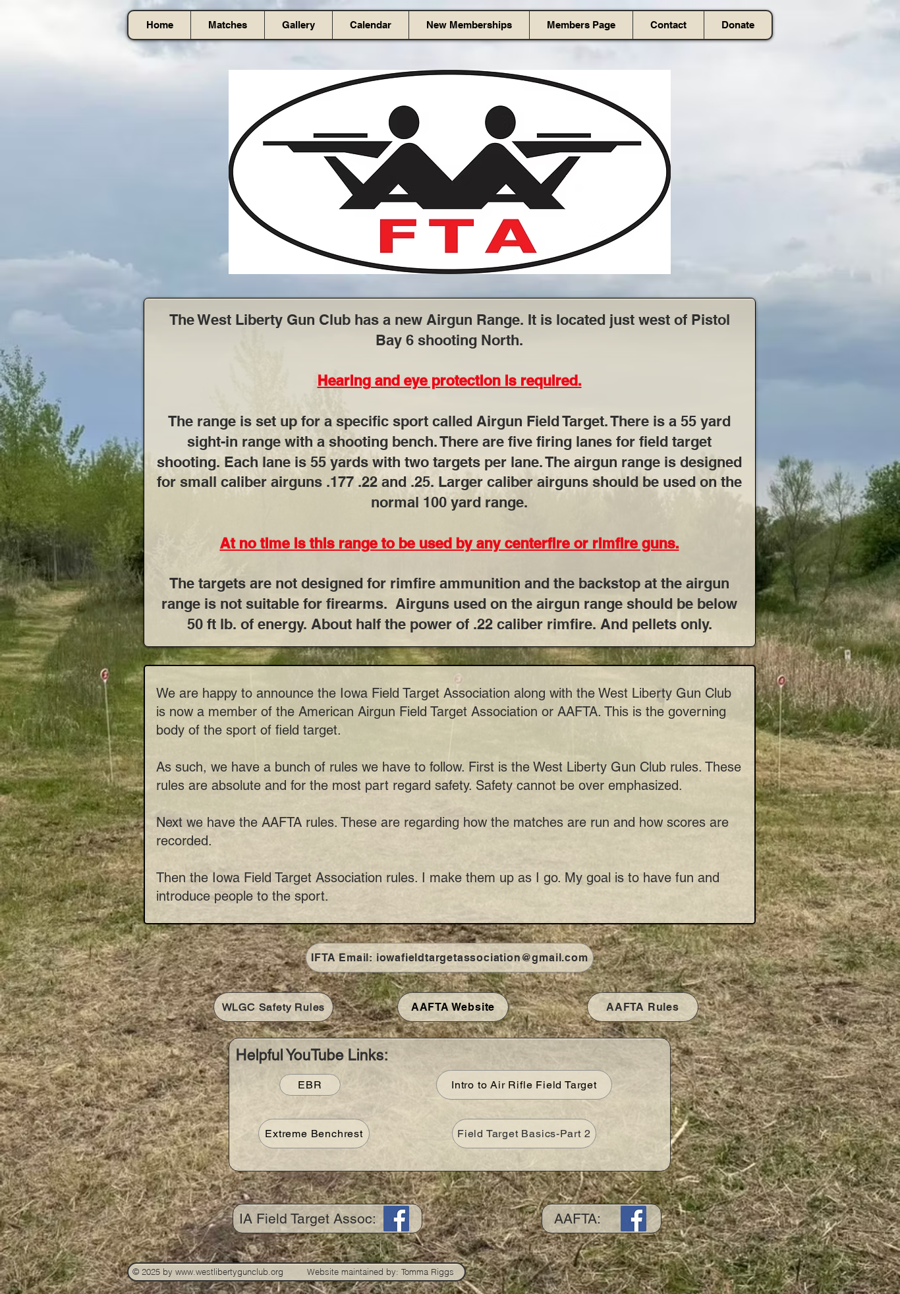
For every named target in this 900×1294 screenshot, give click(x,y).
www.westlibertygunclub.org (229, 1271)
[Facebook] (396, 1218)
